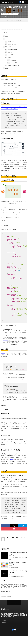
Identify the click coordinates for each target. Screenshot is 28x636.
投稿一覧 (23, 538)
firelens (13, 13)
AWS (11, 13)
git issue (11, 459)
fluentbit (3, 353)
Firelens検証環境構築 (11, 49)
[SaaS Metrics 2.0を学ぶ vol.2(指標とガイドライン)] (4, 564)
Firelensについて (7, 38)
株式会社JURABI (5, 609)
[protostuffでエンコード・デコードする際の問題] (4, 573)
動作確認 (8, 57)
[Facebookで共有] (5, 525)
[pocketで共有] (14, 528)
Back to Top (14, 603)
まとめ (5, 68)
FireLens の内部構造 (10, 44)
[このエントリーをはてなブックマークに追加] (22, 525)
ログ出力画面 (11, 60)
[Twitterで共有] (14, 525)
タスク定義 (8, 52)
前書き (5, 36)
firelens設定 (9, 54)
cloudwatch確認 (12, 62)
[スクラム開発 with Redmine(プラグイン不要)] (4, 555)
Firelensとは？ (9, 41)
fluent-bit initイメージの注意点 (13, 65)
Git (16, 13)
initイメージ (5, 340)
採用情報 (4, 622)
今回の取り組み (7, 46)
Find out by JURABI (17, 633)
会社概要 (4, 620)
